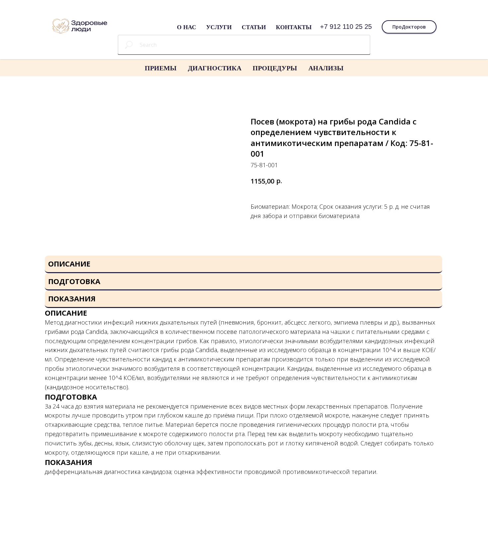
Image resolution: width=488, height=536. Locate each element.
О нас (186, 27)
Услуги (219, 27)
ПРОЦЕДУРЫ (275, 68)
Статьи (254, 27)
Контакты (294, 27)
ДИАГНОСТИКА (214, 68)
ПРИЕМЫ (161, 68)
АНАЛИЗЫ (326, 68)
